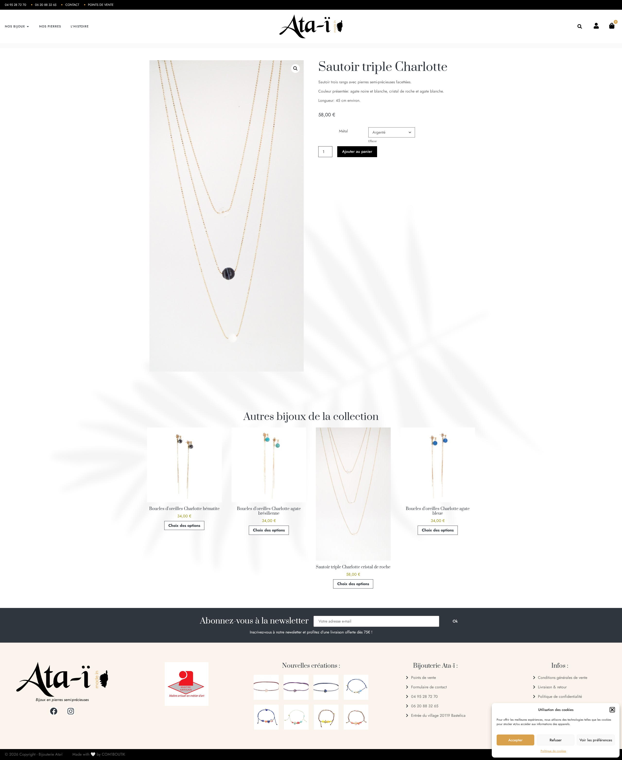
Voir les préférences (595, 740)
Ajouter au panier (357, 151)
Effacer (372, 141)
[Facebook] (53, 711)
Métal (343, 131)
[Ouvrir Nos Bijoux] (27, 26)
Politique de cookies (553, 751)
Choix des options (184, 525)
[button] (612, 709)
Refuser (556, 740)
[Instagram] (70, 711)
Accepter (515, 740)
